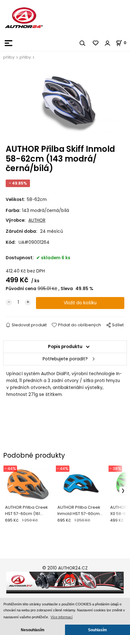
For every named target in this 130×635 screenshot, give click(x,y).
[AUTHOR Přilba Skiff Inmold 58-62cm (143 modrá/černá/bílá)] (65, 102)
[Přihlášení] (107, 43)
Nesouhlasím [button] (32, 630)
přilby (9, 57)
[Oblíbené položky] (95, 43)
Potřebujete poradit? (65, 359)
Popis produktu (65, 347)
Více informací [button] (61, 617)
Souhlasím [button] (97, 630)
